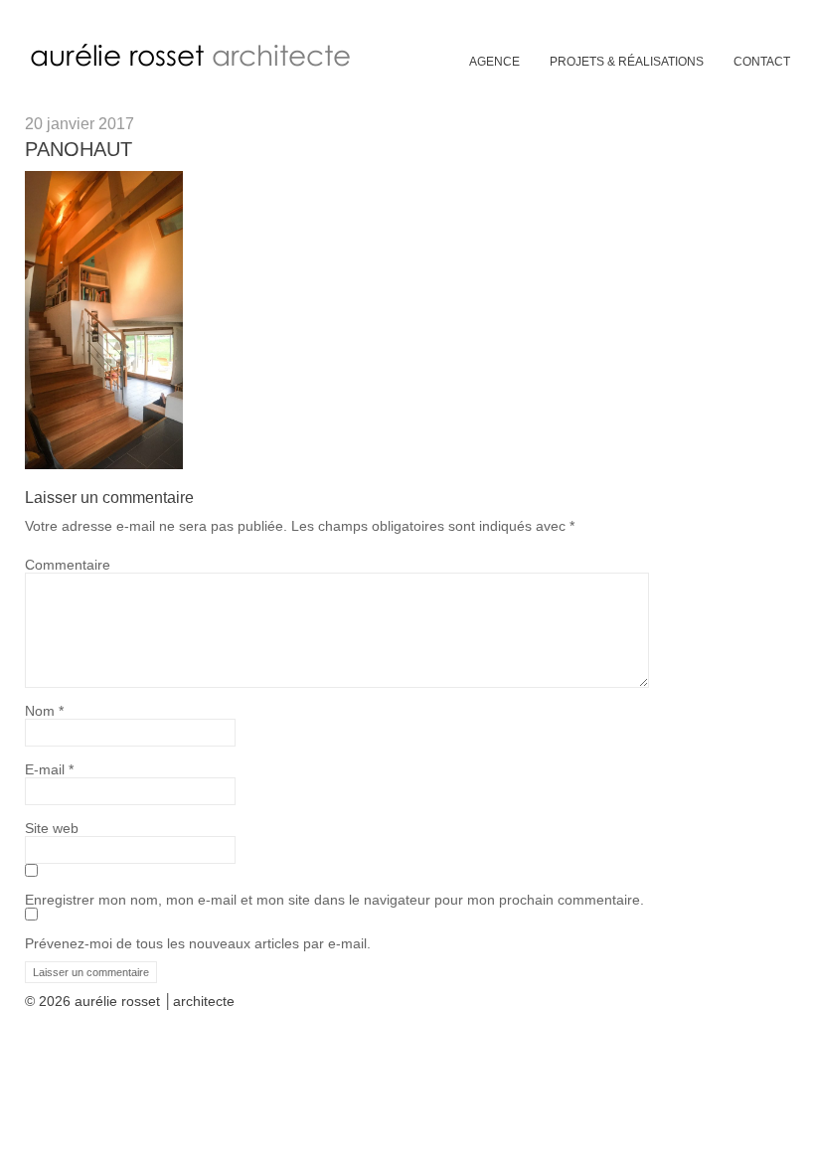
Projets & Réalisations (627, 62)
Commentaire (67, 565)
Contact (762, 62)
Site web (52, 828)
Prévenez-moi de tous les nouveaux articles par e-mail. (198, 943)
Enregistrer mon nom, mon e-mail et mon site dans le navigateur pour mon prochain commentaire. (334, 900)
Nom (44, 711)
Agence (494, 62)
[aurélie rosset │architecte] (194, 66)
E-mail (49, 769)
